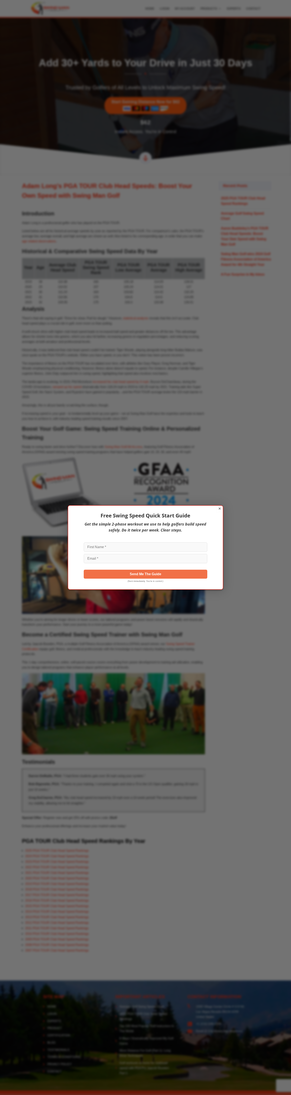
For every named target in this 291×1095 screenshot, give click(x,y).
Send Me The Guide (145, 574)
